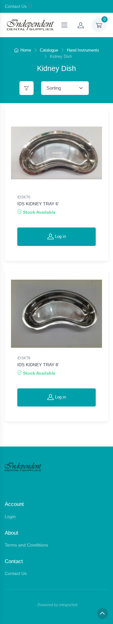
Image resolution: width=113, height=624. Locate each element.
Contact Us (16, 6)
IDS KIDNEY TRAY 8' (38, 364)
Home (25, 50)
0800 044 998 (48, 6)
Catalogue (49, 50)
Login (10, 516)
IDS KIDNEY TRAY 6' (38, 203)
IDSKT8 (23, 358)
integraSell (68, 605)
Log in (60, 236)
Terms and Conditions (26, 544)
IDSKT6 (23, 197)
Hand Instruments (83, 50)
